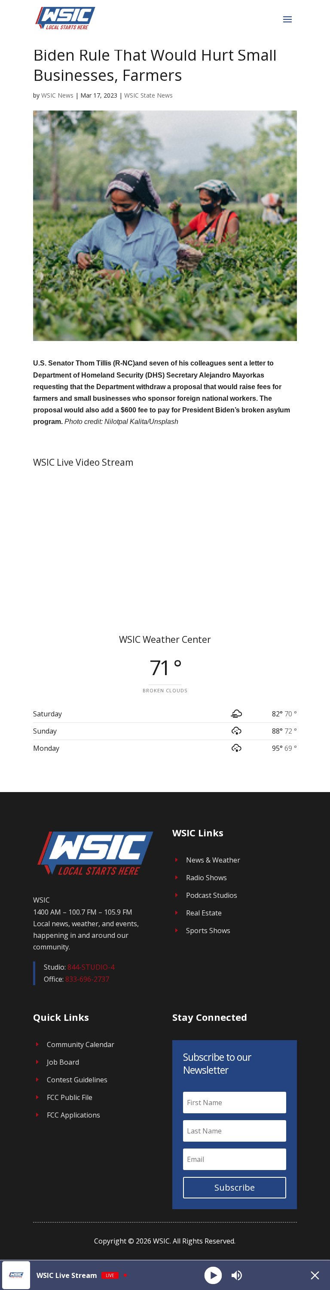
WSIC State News (148, 95)
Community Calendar (80, 1044)
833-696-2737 (87, 979)
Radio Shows (206, 877)
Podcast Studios (211, 895)
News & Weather (213, 860)
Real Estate (204, 913)
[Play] (213, 1275)
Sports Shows (208, 930)
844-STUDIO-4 (90, 967)
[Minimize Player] (315, 1275)
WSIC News (57, 95)
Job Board (63, 1062)
